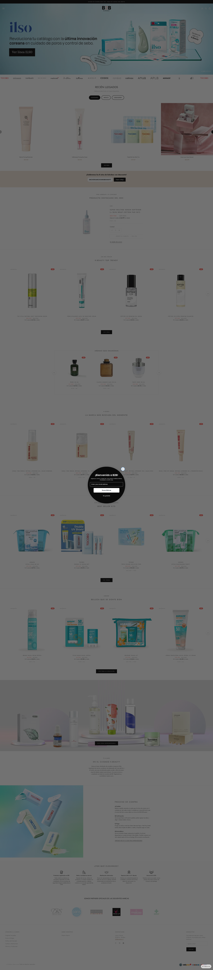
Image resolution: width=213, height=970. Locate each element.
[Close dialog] (123, 469)
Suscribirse (106, 490)
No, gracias (106, 496)
